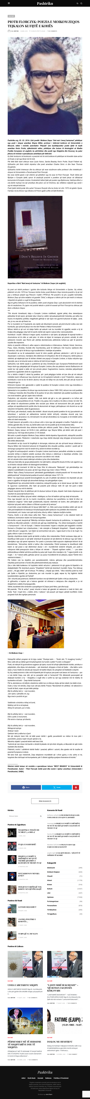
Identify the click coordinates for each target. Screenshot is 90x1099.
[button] (9, 3)
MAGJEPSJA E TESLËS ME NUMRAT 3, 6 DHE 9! (28, 831)
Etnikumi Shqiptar (53, 872)
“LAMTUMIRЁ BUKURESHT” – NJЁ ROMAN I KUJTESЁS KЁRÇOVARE (62, 987)
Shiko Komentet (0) (45, 801)
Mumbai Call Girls (53, 845)
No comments (52, 31)
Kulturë (11, 16)
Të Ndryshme (51, 910)
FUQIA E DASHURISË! (27, 844)
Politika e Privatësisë (61, 1078)
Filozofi (49, 876)
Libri (48, 893)
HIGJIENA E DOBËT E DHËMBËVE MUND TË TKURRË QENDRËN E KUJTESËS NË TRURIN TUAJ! (29, 859)
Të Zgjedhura (52, 914)
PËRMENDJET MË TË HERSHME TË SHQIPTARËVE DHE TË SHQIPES (24, 1044)
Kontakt (40, 1078)
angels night (51, 853)
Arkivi (23, 1078)
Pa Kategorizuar (52, 901)
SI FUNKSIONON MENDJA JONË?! (28, 874)
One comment (73, 1054)
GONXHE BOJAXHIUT (27, 907)
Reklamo (48, 1078)
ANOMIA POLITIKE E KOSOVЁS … (27, 920)
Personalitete (52, 905)
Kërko (41, 816)
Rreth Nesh (31, 1078)
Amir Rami (49, 1094)
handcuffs (50, 834)
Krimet (49, 884)
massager (50, 823)
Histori (49, 880)
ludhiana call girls (53, 815)
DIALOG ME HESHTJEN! (59, 1041)
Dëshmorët (51, 868)
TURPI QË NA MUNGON (28, 934)
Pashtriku (45, 3)
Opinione (50, 897)
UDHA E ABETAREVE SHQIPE (23, 984)
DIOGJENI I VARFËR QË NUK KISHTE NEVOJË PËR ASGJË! (29, 888)
